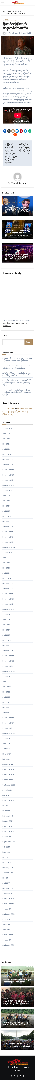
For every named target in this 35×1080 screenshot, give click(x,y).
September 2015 (8, 945)
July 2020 (6, 795)
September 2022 (8, 671)
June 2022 (6, 687)
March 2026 (6, 454)
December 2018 (8, 826)
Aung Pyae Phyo (8, 409)
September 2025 (8, 485)
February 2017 (7, 888)
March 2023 (6, 640)
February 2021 (7, 759)
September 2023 (8, 609)
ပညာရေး (21, 225)
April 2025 (6, 511)
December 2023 (8, 594)
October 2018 (7, 837)
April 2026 (6, 449)
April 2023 (6, 635)
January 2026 (7, 465)
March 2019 (6, 811)
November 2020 (8, 775)
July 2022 (6, 682)
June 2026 (6, 439)
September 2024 (8, 547)
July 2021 (6, 744)
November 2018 (8, 831)
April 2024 (6, 573)
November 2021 (8, 723)
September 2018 (8, 842)
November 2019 (8, 800)
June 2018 (6, 852)
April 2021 (6, 749)
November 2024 (8, 537)
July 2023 (6, 620)
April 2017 (6, 883)
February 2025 (7, 521)
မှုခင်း (28, 202)
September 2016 (8, 914)
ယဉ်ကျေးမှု (14, 20)
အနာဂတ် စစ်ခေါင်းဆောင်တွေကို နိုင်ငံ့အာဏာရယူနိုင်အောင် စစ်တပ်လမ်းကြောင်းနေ (17, 982)
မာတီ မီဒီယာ (6, 20)
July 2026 (6, 434)
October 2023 (7, 604)
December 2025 (8, 470)
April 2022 (6, 697)
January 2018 (7, 873)
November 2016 (8, 904)
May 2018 (6, 857)
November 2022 (8, 661)
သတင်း (7, 204)
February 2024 (8, 583)
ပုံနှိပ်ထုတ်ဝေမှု (9, 227)
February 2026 (8, 459)
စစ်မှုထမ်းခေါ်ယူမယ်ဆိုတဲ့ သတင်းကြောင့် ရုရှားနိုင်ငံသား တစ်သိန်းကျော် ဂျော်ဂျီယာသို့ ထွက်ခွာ (16, 392)
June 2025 (6, 501)
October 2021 (7, 728)
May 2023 (6, 630)
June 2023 (6, 625)
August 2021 (7, 738)
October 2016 (7, 909)
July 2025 (6, 496)
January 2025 (7, 527)
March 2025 (6, 516)
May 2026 (6, 444)
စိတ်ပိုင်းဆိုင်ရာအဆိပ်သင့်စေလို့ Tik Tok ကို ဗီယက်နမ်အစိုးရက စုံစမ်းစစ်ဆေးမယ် (16, 256)
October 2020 (7, 780)
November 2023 (8, 599)
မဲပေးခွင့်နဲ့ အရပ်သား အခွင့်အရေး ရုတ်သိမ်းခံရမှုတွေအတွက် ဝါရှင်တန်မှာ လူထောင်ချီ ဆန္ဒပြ (17, 383)
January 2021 (7, 764)
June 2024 (6, 563)
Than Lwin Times (17, 1067)
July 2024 (6, 558)
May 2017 (5, 878)
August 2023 (7, 614)
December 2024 (8, 532)
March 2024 (6, 578)
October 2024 (7, 542)
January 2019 (7, 821)
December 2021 (8, 718)
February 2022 (8, 707)
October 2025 (7, 480)
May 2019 (6, 806)
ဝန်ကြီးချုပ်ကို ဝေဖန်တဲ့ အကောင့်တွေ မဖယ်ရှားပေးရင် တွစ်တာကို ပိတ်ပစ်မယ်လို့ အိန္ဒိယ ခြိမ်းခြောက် (17, 210)
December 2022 (8, 656)
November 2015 (8, 935)
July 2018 (6, 847)
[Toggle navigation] (2, 2)
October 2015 (7, 940)
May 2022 (6, 692)
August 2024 (7, 552)
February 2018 (7, 868)
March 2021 (6, 754)
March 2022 (6, 702)
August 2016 (7, 919)
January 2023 (7, 651)
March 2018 (6, 862)
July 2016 (6, 924)
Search (5, 336)
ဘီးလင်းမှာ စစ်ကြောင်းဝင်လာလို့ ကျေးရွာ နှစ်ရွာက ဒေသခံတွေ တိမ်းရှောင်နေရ (17, 411)
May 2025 (6, 506)
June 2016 (6, 930)
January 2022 (7, 713)
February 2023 (7, 645)
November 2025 (8, 475)
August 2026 (7, 428)
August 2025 (7, 490)
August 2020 (7, 790)
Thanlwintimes (13, 33)
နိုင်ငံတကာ (8, 202)
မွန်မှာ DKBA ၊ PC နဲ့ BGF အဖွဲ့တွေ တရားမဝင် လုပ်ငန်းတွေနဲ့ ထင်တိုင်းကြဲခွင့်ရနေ (17, 1003)
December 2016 (8, 899)
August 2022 (7, 676)
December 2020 (8, 769)
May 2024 (6, 568)
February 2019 (7, 816)
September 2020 (8, 785)
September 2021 (8, 733)
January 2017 (7, 893)
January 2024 (7, 589)
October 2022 (7, 666)
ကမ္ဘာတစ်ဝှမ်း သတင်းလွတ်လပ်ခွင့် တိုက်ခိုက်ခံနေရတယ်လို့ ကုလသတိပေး (17, 233)
